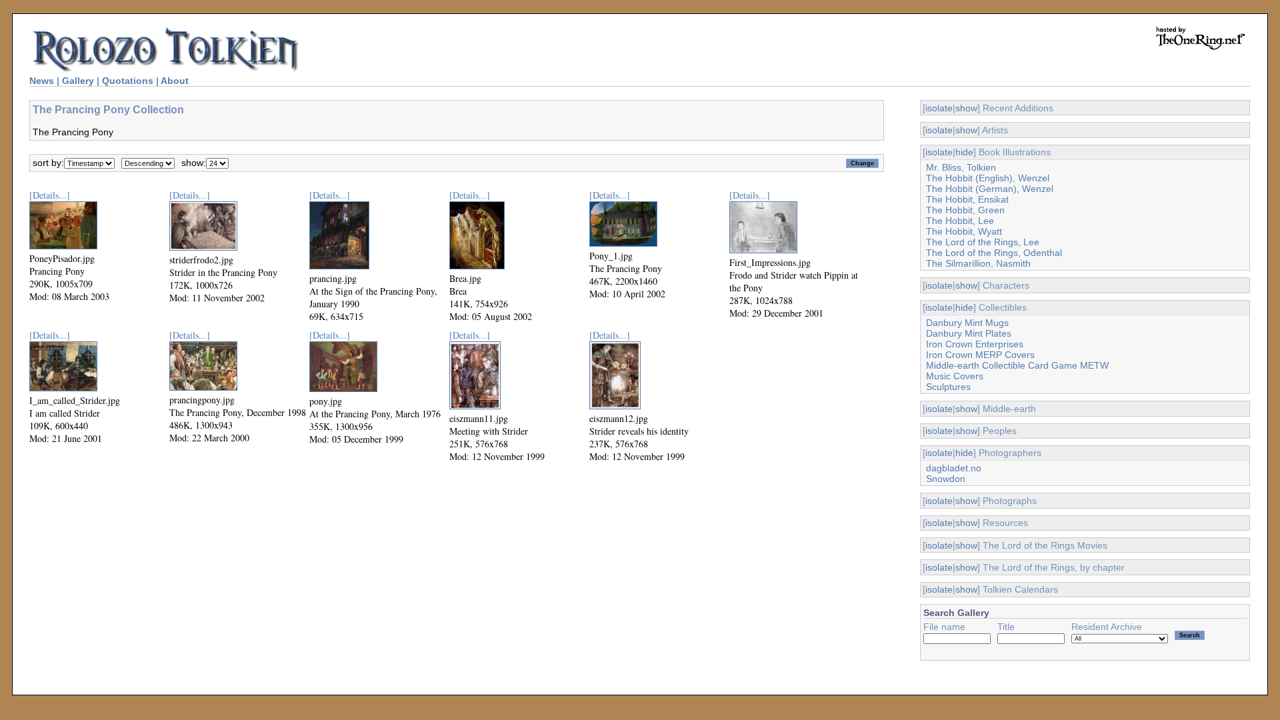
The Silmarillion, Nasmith (978, 263)
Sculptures (948, 386)
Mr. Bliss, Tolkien (961, 167)
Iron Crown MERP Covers (980, 354)
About (175, 80)
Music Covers (954, 376)
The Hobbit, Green (965, 210)
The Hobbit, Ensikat (967, 199)
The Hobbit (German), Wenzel (989, 188)
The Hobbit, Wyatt (964, 231)
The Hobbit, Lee (960, 220)
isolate (939, 108)
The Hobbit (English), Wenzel (987, 178)
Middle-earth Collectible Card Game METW (1017, 365)
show (966, 108)
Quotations (127, 80)
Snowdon (945, 478)
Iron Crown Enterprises (974, 344)
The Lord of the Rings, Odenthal (994, 252)
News (41, 80)
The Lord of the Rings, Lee (982, 242)
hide (964, 152)
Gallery (78, 80)
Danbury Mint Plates (968, 333)
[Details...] (49, 195)
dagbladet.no (953, 468)
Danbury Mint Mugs (967, 322)
